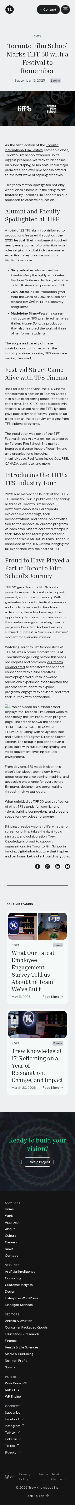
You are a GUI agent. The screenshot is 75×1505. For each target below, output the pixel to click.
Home (9, 1209)
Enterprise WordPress (21, 1298)
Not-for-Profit (16, 1360)
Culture (10, 1235)
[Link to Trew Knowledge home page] (9, 9)
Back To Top (35, 1496)
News (37, 36)
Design (10, 1291)
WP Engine (13, 1396)
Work (9, 1216)
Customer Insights (19, 1285)
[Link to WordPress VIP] (9, 1477)
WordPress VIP (16, 1383)
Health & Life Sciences (22, 1347)
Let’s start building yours (48, 856)
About (10, 1229)
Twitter (10, 1432)
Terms (43, 1474)
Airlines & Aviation (18, 1321)
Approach (12, 1222)
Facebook (12, 1419)
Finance (11, 1340)
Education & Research (22, 1334)
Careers (11, 1242)
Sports (10, 1367)
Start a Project (39, 1162)
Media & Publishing (19, 1354)
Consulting (13, 1278)
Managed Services (19, 1305)
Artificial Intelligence (20, 1271)
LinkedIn (11, 1439)
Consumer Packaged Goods (26, 1327)
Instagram (12, 1426)
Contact (49, 9)
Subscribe (12, 1412)
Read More (51, 996)
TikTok (10, 1446)
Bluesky (10, 1452)
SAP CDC (12, 1390)
